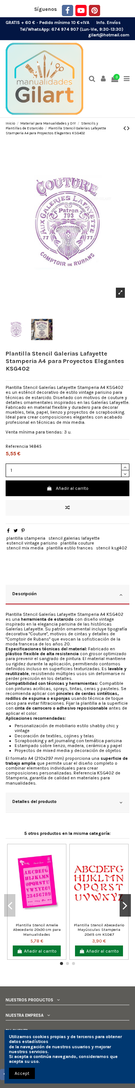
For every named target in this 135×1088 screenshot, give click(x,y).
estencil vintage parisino (31, 543)
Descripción (24, 593)
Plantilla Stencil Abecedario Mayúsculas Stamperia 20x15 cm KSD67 (99, 930)
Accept (22, 1073)
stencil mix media (25, 548)
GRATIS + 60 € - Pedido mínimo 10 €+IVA (48, 22)
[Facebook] (67, 10)
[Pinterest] (94, 10)
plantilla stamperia (25, 538)
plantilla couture (77, 543)
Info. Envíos (108, 22)
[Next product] (128, 128)
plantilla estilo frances (69, 548)
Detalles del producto (34, 801)
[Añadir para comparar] (67, 508)
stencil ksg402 (111, 548)
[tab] (67, 595)
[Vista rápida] (41, 917)
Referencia (17, 446)
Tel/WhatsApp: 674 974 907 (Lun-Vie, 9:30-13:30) (72, 29)
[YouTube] (81, 10)
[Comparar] (32, 917)
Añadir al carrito (72, 488)
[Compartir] (8, 530)
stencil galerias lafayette (74, 538)
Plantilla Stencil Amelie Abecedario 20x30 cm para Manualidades (37, 930)
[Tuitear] (16, 530)
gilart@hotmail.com (108, 35)
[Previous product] (125, 128)
